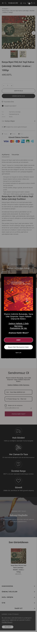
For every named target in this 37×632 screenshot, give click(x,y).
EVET (18, 340)
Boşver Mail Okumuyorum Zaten (18, 347)
